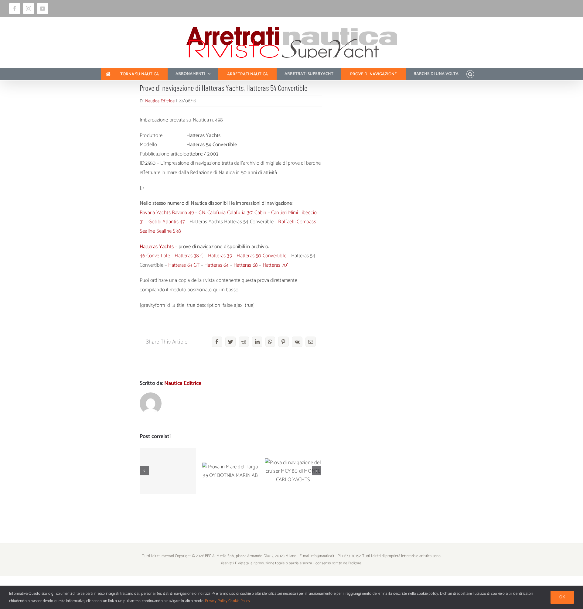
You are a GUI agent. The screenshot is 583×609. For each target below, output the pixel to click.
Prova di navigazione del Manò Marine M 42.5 (168, 456)
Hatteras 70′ (275, 265)
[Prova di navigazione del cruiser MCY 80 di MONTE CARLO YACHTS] (293, 471)
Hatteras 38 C (189, 255)
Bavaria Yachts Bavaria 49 (167, 212)
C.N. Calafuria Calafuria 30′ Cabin (233, 212)
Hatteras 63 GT (184, 265)
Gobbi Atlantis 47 (166, 221)
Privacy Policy (216, 601)
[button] (470, 74)
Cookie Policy (239, 601)
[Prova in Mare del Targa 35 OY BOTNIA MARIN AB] (230, 471)
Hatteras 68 (246, 265)
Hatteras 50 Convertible (261, 255)
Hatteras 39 (220, 255)
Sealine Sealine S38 (160, 231)
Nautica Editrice (160, 101)
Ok (562, 597)
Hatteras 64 (216, 265)
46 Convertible (155, 255)
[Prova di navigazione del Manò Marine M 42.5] (168, 471)
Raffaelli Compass (297, 221)
